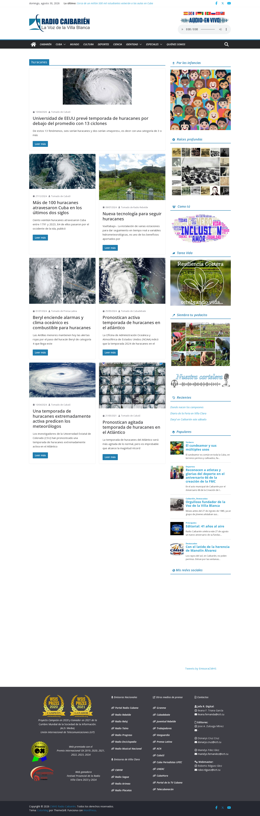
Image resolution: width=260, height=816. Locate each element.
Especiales (152, 44)
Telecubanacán (165, 789)
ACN (158, 748)
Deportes (103, 44)
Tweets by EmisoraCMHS (200, 668)
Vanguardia (163, 735)
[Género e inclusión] (200, 215)
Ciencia (117, 44)
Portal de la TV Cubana (169, 782)
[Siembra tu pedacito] (200, 323)
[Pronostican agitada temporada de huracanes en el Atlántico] (132, 386)
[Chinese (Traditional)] (222, 13)
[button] (64, 44)
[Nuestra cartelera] (200, 374)
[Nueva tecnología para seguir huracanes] (132, 177)
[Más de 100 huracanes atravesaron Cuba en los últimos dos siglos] (62, 171)
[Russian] (213, 13)
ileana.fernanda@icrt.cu (210, 714)
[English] (190, 13)
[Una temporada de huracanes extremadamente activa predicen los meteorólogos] (62, 380)
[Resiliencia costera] (200, 261)
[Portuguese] (209, 13)
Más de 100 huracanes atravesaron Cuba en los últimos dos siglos (57, 207)
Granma (161, 707)
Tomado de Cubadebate (133, 311)
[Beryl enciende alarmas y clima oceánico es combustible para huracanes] (62, 281)
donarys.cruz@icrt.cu (209, 742)
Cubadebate (163, 714)
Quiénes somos (176, 44)
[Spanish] (186, 13)
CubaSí (160, 755)
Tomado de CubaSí (60, 111)
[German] (199, 13)
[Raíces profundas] (200, 148)
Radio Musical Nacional (128, 748)
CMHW (118, 770)
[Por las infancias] (200, 72)
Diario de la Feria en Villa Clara (188, 413)
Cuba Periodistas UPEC (169, 762)
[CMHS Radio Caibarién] (33, 44)
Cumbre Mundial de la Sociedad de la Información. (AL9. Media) (67, 724)
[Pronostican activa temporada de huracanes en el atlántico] (132, 281)
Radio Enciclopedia (125, 741)
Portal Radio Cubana (126, 707)
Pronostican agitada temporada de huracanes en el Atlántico (131, 427)
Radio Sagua (121, 777)
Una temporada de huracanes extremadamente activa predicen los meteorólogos (62, 418)
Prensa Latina (164, 741)
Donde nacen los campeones (186, 407)
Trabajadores (164, 728)
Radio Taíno (121, 728)
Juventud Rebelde (166, 721)
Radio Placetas (123, 790)
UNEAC (160, 769)
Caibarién (45, 44)
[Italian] (204, 13)
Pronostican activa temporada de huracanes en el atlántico (131, 322)
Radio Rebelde (122, 714)
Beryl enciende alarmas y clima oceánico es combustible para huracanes (62, 322)
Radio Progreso (123, 735)
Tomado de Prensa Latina (64, 311)
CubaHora (162, 775)
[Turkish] (218, 13)
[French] (195, 13)
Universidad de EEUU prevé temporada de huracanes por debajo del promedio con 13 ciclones (90, 120)
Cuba (59, 44)
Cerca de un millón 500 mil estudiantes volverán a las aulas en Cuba (115, 3)
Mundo (74, 44)
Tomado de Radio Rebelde (134, 207)
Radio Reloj (121, 721)
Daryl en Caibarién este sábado (188, 419)
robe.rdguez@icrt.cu (208, 769)
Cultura (88, 44)
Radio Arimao (122, 783)
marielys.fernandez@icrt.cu (212, 754)
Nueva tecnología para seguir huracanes (132, 216)
